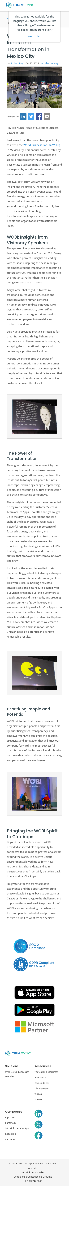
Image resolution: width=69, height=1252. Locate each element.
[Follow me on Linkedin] (38, 1114)
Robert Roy (17, 63)
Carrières (10, 1139)
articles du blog (49, 63)
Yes (30, 36)
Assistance (40, 1077)
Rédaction (10, 1133)
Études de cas (41, 1082)
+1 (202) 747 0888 (32, 1181)
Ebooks (38, 1099)
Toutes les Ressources (46, 1071)
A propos (10, 1117)
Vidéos (38, 1093)
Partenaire (11, 1122)
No (39, 36)
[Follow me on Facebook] (38, 1136)
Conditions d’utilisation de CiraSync (33, 1176)
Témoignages (41, 1088)
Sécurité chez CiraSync (17, 1128)
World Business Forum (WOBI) (41, 145)
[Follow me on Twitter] (38, 1125)
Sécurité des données (32, 1172)
